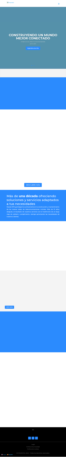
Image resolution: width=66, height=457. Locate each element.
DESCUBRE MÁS (33, 185)
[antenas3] (55, 361)
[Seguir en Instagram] (33, 438)
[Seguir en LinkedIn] (36, 438)
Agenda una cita (33, 421)
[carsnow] (11, 361)
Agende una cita (33, 48)
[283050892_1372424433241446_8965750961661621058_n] (33, 361)
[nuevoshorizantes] (11, 379)
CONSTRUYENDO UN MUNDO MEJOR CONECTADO (33, 36)
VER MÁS (9, 307)
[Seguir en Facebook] (29, 438)
